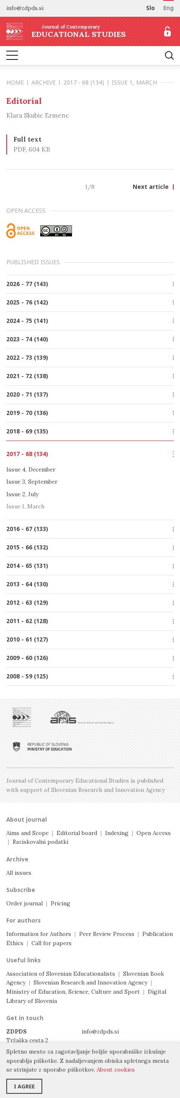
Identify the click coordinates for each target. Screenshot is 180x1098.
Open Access (153, 833)
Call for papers (51, 943)
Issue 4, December (30, 469)
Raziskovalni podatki (40, 841)
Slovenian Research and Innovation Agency (90, 982)
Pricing (60, 903)
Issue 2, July (22, 494)
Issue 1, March (134, 82)
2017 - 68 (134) (83, 82)
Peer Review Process (106, 934)
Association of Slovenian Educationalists (60, 973)
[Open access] (20, 230)
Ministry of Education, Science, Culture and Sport (73, 991)
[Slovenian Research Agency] (82, 717)
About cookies (116, 1069)
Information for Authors (38, 934)
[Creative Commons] (56, 230)
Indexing (117, 833)
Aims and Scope (27, 833)
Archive (43, 82)
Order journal (24, 903)
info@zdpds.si (100, 1031)
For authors (23, 920)
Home (15, 82)
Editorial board (77, 833)
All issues (18, 872)
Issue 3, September (31, 481)
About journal (26, 819)
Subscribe (20, 890)
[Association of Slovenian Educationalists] (22, 717)
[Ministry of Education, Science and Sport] (42, 746)
